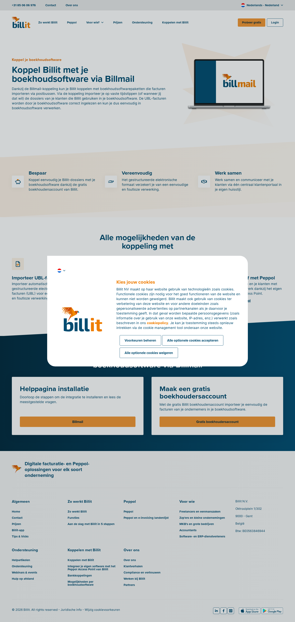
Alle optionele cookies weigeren (149, 352)
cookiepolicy (157, 323)
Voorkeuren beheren (140, 340)
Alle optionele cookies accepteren (192, 340)
